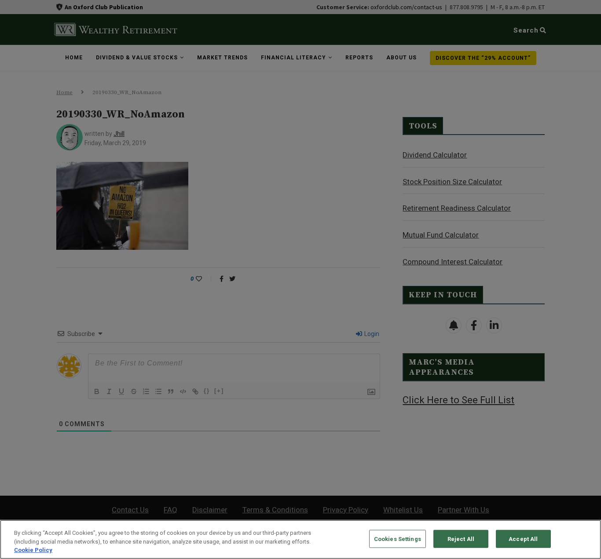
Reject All (460, 538)
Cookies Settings (397, 538)
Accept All (523, 538)
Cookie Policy (33, 550)
